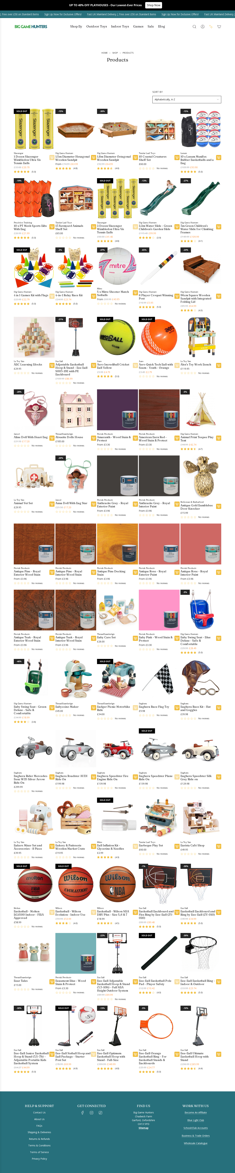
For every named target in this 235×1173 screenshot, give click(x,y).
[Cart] (219, 27)
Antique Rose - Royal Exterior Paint (152, 573)
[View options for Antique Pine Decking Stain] (135, 572)
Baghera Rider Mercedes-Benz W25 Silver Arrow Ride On (31, 779)
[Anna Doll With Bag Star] (75, 475)
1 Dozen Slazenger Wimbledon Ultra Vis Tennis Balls (27, 160)
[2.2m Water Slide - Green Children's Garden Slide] (159, 198)
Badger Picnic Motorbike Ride (113, 708)
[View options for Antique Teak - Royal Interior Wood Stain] (93, 638)
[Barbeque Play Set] (159, 818)
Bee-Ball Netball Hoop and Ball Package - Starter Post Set (72, 1056)
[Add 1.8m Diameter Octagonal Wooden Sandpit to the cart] (135, 157)
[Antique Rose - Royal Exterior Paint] (159, 544)
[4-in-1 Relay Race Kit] (75, 267)
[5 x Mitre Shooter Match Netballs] (117, 266)
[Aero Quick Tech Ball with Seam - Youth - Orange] (159, 337)
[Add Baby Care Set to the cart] (135, 638)
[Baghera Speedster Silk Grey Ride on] (200, 748)
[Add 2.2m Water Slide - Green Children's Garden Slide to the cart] (177, 226)
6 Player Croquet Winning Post (156, 297)
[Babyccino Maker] (75, 679)
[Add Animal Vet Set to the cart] (52, 504)
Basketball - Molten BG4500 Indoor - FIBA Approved (29, 915)
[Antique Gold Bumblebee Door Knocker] (200, 476)
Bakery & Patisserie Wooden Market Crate (70, 847)
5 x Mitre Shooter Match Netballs (113, 293)
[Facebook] (82, 1113)
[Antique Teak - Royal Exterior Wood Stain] (34, 610)
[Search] (194, 27)
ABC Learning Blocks (28, 364)
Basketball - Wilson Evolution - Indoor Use (70, 913)
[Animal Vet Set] (34, 475)
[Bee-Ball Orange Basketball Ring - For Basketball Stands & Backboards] (159, 1026)
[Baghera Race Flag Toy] (159, 679)
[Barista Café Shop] (200, 818)
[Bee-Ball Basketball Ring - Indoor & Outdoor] (200, 953)
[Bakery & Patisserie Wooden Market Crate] (75, 818)
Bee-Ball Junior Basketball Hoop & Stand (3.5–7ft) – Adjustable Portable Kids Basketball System (31, 1058)
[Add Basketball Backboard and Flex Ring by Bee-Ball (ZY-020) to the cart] (177, 912)
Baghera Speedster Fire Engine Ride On (112, 777)
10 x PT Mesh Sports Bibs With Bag (30, 227)
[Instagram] (91, 1113)
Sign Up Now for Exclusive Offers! (52, 14)
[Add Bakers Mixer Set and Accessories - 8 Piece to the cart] (52, 846)
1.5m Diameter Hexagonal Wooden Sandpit (72, 158)
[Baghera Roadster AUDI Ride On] (75, 748)
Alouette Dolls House (69, 437)
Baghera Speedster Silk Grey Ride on (196, 777)
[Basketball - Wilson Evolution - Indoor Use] (75, 884)
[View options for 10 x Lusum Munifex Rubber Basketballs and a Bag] (218, 157)
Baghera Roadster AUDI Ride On (71, 777)
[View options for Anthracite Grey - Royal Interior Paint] (177, 504)
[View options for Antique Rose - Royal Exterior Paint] (177, 572)
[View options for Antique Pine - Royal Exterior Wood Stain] (52, 572)
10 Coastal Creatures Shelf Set (153, 158)
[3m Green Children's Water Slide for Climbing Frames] (200, 198)
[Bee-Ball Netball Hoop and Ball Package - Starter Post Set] (75, 1026)
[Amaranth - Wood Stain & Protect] (117, 409)
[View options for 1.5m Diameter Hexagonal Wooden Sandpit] (93, 157)
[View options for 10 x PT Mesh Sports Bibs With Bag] (52, 226)
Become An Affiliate (196, 1112)
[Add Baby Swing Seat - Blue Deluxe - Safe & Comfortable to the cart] (218, 638)
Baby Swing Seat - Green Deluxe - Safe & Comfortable (30, 710)
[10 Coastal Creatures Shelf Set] (159, 129)
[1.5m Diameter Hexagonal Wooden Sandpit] (75, 129)
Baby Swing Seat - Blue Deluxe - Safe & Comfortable (195, 641)
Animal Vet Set (23, 503)
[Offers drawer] (211, 27)
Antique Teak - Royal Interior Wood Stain (69, 639)
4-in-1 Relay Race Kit (69, 295)
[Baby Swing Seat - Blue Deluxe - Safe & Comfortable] (200, 610)
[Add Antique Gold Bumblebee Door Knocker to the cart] (218, 506)
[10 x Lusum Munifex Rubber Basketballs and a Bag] (200, 129)
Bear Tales (21, 980)
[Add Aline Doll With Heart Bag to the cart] (52, 438)
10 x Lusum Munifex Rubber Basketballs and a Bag (197, 160)
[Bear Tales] (34, 953)
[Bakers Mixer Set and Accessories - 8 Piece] (34, 818)
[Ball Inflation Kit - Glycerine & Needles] (117, 818)
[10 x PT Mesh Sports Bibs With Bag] (34, 198)
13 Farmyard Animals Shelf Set (69, 227)
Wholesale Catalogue (195, 1143)
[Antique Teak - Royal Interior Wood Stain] (75, 610)
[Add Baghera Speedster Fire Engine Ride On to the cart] (135, 777)
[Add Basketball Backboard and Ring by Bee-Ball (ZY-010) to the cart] (218, 912)
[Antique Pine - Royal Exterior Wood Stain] (34, 544)
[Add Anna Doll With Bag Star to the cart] (93, 504)
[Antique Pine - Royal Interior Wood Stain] (75, 544)
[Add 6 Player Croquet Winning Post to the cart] (177, 296)
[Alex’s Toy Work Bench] (200, 337)
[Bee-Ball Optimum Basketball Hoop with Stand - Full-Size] (117, 1026)
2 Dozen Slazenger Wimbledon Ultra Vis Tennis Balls (110, 229)
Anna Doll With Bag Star (71, 503)
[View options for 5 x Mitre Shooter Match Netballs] (135, 292)
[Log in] (203, 27)
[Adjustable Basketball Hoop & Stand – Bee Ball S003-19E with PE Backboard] (75, 337)
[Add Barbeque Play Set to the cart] (177, 846)
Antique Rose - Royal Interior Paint (194, 573)
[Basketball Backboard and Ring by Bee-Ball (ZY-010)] (200, 884)
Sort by (157, 92)
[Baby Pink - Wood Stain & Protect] (159, 610)
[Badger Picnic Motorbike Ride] (117, 679)
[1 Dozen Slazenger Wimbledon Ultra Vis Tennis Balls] (34, 129)
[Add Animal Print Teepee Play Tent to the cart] (218, 438)
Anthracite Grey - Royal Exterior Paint (112, 505)
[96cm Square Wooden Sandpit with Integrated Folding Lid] (200, 267)
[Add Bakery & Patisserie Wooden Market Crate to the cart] (93, 846)
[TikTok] (100, 1113)
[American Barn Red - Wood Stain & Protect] (159, 409)
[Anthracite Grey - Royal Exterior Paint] (117, 475)
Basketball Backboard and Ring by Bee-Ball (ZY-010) (197, 913)
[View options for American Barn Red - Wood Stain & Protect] (177, 438)
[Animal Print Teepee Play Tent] (200, 409)
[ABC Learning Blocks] (34, 337)
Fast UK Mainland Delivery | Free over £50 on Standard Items (110, 14)
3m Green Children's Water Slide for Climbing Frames (196, 229)
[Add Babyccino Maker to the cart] (93, 707)
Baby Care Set (106, 637)
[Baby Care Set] (117, 610)
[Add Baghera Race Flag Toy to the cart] (177, 707)
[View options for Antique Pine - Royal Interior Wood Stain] (93, 572)
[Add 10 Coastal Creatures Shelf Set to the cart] (177, 157)
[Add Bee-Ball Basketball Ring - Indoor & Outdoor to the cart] (218, 981)
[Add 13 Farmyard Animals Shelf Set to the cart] (93, 226)
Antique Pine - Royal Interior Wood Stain (68, 573)
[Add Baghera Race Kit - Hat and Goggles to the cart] (218, 707)
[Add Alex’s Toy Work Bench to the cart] (218, 365)
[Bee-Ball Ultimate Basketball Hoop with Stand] (200, 1026)
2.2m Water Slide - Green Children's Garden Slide (155, 227)
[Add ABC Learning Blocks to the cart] (52, 365)
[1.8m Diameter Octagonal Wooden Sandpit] (117, 129)
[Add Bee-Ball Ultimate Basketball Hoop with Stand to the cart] (218, 1054)
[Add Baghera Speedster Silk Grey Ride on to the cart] (218, 777)
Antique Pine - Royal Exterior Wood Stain (27, 573)
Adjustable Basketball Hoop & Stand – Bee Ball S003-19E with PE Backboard (71, 369)
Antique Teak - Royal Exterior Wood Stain (27, 639)
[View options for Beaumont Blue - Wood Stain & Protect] (93, 981)
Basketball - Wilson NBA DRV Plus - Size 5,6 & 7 (113, 913)
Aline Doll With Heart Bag (31, 437)
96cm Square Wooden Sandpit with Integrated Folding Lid (195, 298)
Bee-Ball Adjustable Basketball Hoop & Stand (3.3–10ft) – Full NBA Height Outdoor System (113, 985)
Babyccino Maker (67, 706)
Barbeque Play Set (151, 845)
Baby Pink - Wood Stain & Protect (156, 639)
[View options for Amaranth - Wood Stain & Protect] (135, 438)
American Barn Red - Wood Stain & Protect (153, 439)
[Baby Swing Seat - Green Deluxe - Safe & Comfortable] (34, 679)
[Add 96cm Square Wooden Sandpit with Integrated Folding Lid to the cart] (218, 296)
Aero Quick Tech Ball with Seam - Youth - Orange (156, 366)
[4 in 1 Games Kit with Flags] (34, 267)
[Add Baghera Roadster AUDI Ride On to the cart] (93, 777)
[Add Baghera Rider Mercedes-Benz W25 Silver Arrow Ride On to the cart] (52, 777)
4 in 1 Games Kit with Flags (31, 295)
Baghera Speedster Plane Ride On (156, 777)
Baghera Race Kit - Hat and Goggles (195, 708)
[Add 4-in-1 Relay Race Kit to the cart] (93, 296)
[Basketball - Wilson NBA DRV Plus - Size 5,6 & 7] (117, 884)
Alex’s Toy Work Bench (195, 364)
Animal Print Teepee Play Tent (197, 439)
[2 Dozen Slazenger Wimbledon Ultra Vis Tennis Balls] (117, 198)
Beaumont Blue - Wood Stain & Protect (70, 982)
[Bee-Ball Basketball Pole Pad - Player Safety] (159, 953)
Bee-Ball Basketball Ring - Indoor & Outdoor (197, 982)
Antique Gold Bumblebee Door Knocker (196, 507)
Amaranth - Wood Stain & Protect (114, 439)
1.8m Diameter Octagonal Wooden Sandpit (114, 158)
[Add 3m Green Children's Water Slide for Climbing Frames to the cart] (218, 226)
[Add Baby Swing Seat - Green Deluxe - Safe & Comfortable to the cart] (52, 707)
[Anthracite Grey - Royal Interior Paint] (159, 475)
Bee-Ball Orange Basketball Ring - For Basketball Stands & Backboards (153, 1058)
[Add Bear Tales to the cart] (52, 981)
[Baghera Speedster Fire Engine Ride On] (117, 748)
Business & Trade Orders (196, 1135)
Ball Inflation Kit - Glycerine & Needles (110, 847)
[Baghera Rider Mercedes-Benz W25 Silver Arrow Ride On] (34, 748)
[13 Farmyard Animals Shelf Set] (75, 198)
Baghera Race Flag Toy (154, 706)
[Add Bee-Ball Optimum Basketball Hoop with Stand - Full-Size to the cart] (135, 1054)
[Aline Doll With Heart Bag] (34, 409)
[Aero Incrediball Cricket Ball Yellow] (117, 337)
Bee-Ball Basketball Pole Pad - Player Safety (155, 982)
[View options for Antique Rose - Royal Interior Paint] (218, 572)
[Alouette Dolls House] (75, 409)
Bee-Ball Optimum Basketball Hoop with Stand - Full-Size (111, 1056)
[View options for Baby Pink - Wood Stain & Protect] (177, 638)
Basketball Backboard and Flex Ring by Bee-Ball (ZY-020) (156, 915)
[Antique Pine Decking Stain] (117, 544)
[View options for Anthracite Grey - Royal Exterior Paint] (135, 504)
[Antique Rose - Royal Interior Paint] (200, 544)
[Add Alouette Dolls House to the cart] (93, 438)
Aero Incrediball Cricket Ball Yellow (113, 366)
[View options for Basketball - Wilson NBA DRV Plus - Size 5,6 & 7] (135, 912)
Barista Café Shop (192, 845)
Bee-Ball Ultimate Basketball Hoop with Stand (194, 1056)
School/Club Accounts (196, 1128)
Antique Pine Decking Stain (111, 573)
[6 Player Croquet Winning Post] (159, 267)
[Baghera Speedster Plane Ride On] (159, 748)
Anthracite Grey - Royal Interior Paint (154, 505)
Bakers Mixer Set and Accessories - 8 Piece (28, 847)
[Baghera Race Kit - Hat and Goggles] (200, 679)
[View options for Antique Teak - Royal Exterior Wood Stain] (52, 638)
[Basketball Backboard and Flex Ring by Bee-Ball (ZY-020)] (159, 884)
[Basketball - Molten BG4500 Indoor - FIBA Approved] (34, 884)
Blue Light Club (195, 1120)
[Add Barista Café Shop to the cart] (218, 846)
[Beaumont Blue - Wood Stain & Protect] (75, 953)
